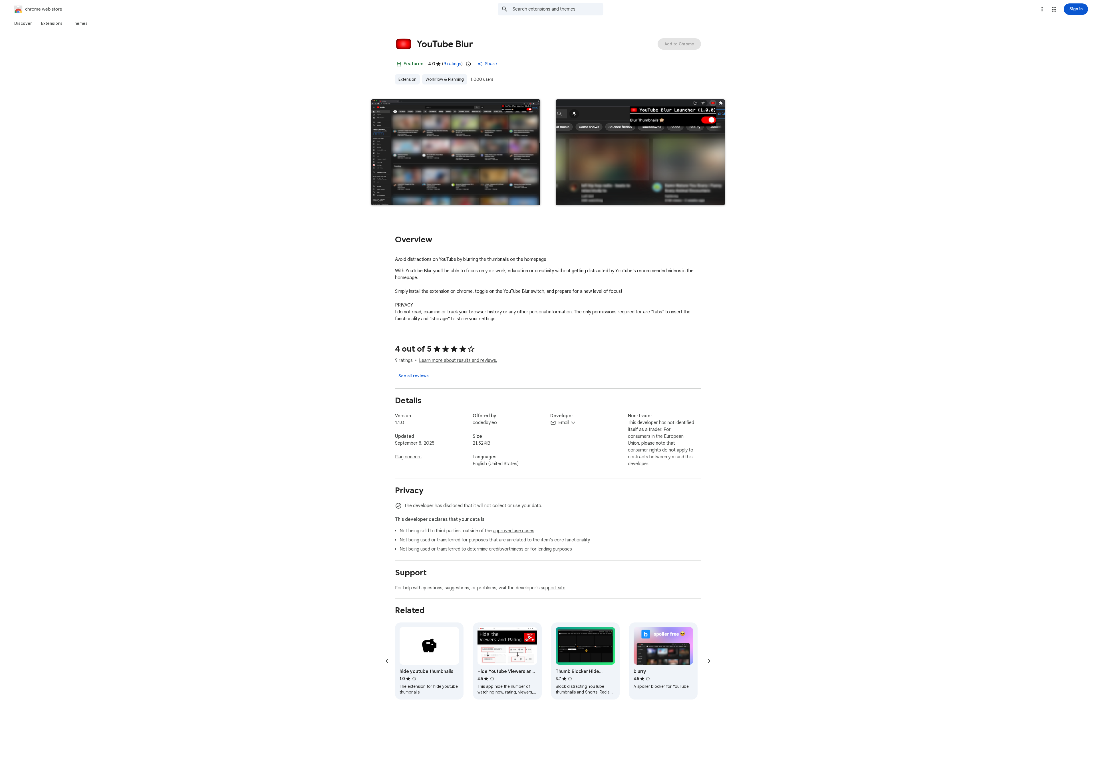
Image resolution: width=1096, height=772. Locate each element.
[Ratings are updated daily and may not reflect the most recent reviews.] (468, 64)
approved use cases (513, 531)
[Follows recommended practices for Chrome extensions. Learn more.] (399, 64)
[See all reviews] (413, 376)
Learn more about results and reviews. (458, 360)
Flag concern (408, 457)
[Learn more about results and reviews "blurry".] (648, 679)
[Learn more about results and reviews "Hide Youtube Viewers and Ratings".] (492, 679)
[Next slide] (709, 661)
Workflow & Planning (445, 79)
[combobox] (558, 9)
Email (563, 423)
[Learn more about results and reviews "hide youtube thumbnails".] (414, 679)
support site (553, 588)
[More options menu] (1042, 9)
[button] (1054, 9)
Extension (407, 79)
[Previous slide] (387, 661)
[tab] (23, 23)
